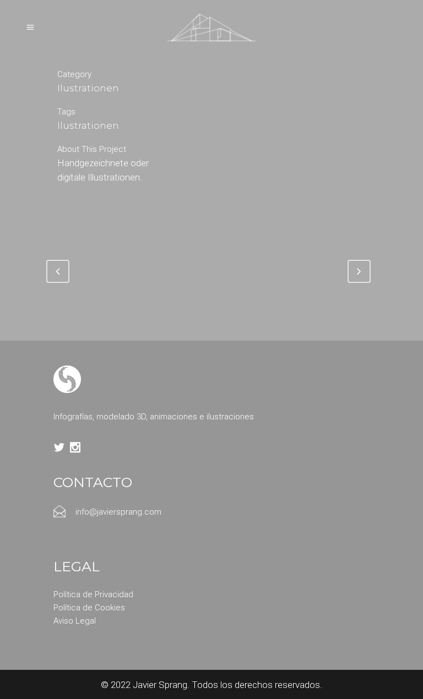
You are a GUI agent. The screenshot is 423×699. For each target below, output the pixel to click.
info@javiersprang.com (118, 512)
